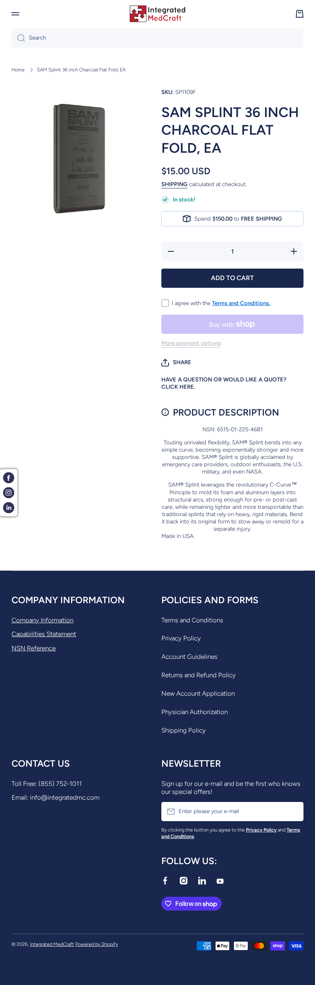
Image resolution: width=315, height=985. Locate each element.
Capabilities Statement (44, 634)
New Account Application (198, 693)
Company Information (42, 620)
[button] (176, 362)
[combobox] (157, 38)
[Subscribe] (293, 811)
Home (18, 70)
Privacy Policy (181, 638)
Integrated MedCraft (52, 944)
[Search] (18, 38)
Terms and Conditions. (241, 303)
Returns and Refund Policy (198, 675)
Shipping (174, 184)
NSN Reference (34, 648)
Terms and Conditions (192, 620)
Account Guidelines (189, 656)
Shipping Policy (183, 730)
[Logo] (157, 14)
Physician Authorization (194, 712)
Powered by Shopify (96, 944)
